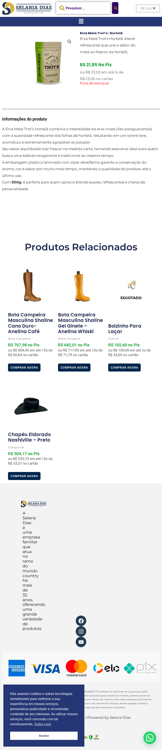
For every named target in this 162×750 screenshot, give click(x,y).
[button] (81, 21)
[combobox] (83, 8)
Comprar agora (24, 367)
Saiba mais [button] (42, 724)
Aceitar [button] (44, 735)
